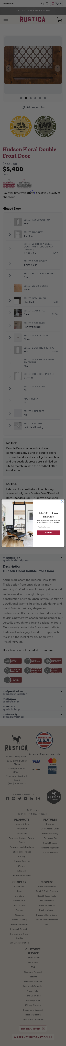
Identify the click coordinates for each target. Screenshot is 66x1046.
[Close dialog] (62, 501)
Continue (48, 532)
